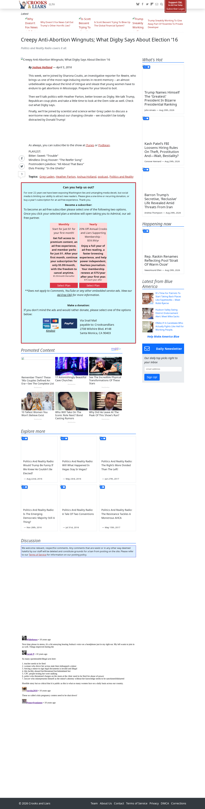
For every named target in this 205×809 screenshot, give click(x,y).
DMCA (165, 803)
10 (23, 438)
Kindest (50, 331)
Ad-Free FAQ (64, 295)
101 (145, 67)
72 (145, 118)
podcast (103, 176)
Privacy (154, 803)
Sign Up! (152, 377)
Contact (119, 803)
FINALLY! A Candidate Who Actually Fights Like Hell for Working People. (169, 326)
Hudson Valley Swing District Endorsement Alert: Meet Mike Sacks (167, 313)
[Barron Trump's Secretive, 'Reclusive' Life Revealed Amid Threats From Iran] (163, 179)
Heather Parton (66, 176)
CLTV (52, 4)
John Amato (150, 110)
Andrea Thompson (153, 212)
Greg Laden (46, 176)
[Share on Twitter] (21, 166)
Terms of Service (37, 554)
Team (94, 803)
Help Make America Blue (163, 336)
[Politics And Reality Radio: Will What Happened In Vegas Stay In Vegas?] (78, 446)
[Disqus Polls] (78, 596)
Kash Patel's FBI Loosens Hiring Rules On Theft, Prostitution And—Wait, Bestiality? (161, 149)
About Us (106, 803)
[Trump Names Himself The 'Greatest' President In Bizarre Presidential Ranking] (163, 76)
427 (63, 438)
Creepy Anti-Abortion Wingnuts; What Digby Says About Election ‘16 (99, 39)
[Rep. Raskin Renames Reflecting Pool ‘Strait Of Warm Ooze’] (163, 240)
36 (102, 438)
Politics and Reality (121, 176)
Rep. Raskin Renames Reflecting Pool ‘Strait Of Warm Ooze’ (161, 260)
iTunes (90, 145)
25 (23, 487)
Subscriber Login (175, 9)
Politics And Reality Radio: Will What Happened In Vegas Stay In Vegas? (77, 465)
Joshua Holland (42, 67)
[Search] (161, 4)
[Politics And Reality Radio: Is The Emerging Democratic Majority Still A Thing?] (39, 495)
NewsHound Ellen (152, 270)
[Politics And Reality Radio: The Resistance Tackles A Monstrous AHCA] (117, 495)
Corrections (178, 803)
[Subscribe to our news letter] (156, 4)
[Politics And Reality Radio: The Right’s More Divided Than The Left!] (117, 446)
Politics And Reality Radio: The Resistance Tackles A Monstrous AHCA (116, 514)
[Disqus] (78, 670)
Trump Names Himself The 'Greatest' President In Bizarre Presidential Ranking (161, 98)
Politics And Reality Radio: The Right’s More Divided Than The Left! (116, 465)
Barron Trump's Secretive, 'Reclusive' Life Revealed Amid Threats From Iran (160, 200)
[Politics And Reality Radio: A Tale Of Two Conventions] (78, 495)
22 (145, 231)
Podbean (104, 145)
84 (145, 169)
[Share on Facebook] (21, 158)
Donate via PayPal (69, 323)
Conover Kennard (152, 161)
